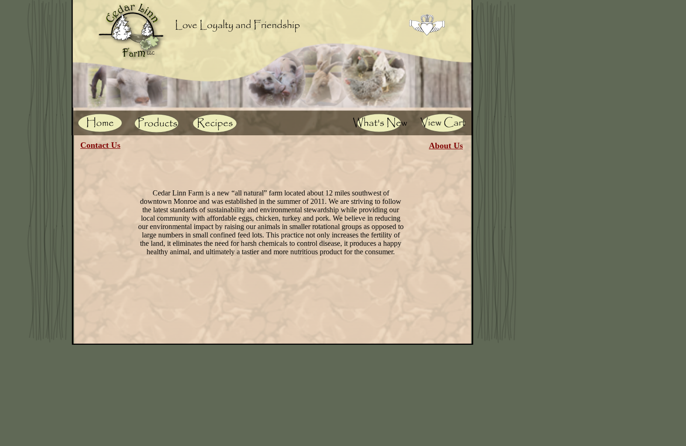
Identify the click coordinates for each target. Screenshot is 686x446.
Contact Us (100, 145)
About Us (446, 145)
